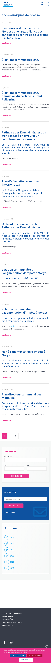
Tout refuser (35, 656)
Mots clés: (8, 456)
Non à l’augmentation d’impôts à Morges (23, 353)
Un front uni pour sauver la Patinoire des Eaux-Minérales (21, 225)
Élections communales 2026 (20, 60)
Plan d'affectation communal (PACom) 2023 (21, 183)
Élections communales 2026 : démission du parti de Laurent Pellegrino (22, 96)
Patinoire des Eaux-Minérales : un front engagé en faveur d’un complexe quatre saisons (24, 135)
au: (28, 465)
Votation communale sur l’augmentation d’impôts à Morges (25, 271)
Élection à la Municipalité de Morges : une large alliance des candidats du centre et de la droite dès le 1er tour (25, 33)
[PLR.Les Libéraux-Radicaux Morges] (8, 5)
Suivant (15, 436)
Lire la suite (6, 43)
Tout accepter (18, 656)
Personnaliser (26, 660)
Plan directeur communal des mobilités (21, 396)
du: (5, 465)
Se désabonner (9, 512)
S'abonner (13, 506)
